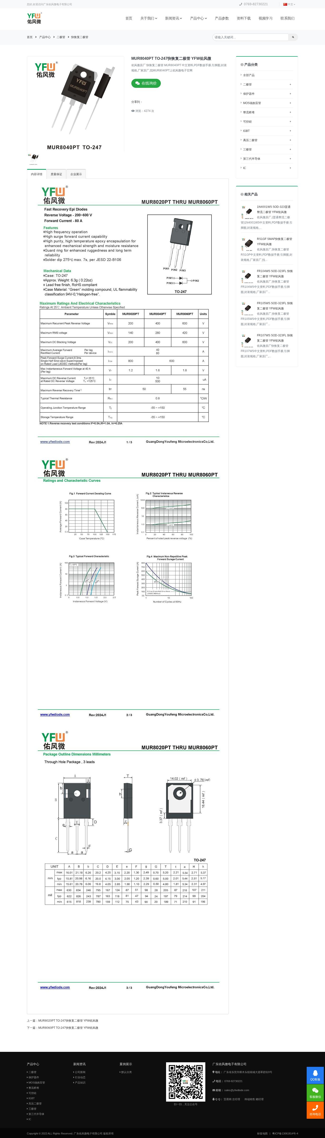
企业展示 (76, 174)
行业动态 (79, 1077)
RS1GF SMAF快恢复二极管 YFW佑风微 (266, 249)
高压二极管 (267, 140)
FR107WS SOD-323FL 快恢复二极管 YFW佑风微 (267, 346)
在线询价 (149, 83)
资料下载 (244, 18)
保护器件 (267, 93)
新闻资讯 (172, 18)
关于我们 (147, 18)
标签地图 (262, 1133)
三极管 (267, 149)
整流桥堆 (267, 112)
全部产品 (249, 75)
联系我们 (287, 18)
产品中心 (197, 18)
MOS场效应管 (267, 103)
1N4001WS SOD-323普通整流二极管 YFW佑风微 (266, 217)
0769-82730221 (255, 4)
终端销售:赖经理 (254, 1099)
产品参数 (222, 18)
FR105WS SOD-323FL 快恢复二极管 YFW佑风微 (267, 314)
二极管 (61, 37)
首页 (128, 18)
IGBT (267, 131)
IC (267, 168)
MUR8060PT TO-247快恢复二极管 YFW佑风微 (68, 1027)
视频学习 (265, 18)
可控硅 (267, 121)
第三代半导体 (267, 158)
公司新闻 (79, 1072)
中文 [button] (290, 4)
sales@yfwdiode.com (236, 1090)
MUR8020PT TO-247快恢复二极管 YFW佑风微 (68, 1020)
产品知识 (79, 1082)
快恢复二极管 (79, 37)
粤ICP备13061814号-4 (285, 1133)
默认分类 (126, 1072)
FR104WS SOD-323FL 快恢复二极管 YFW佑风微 (267, 281)
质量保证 (56, 174)
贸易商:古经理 (232, 1099)
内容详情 (36, 174)
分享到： (137, 102)
